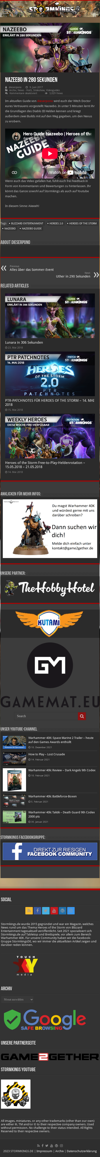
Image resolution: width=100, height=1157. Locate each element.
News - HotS (25, 90)
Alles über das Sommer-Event (32, 268)
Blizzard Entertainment (27, 223)
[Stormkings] (50, 9)
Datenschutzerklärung (82, 1151)
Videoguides (53, 90)
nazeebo (10, 228)
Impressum (44, 1151)
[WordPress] (62, 910)
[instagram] (71, 910)
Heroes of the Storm (83, 223)
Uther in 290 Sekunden (73, 275)
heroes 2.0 (56, 223)
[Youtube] (54, 910)
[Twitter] (46, 910)
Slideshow (39, 90)
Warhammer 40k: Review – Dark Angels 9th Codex (62, 770)
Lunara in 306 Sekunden (24, 342)
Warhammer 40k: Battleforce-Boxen (52, 796)
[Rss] (29, 910)
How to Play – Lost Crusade (46, 754)
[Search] (82, 716)
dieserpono (15, 87)
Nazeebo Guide (32, 228)
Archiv (12, 90)
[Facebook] (37, 910)
